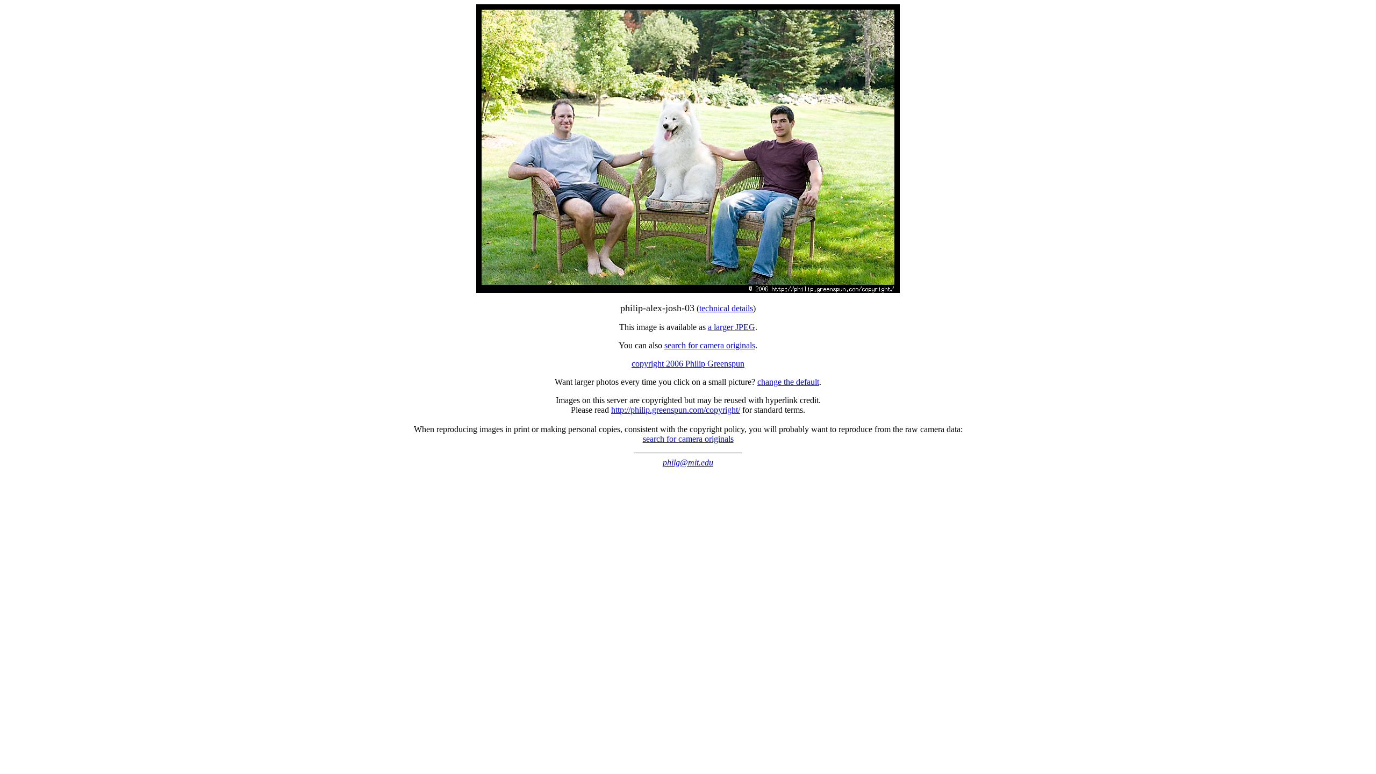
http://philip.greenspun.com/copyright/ (675, 409)
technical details (726, 308)
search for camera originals (709, 345)
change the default (788, 381)
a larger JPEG (731, 327)
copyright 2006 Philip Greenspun (688, 363)
